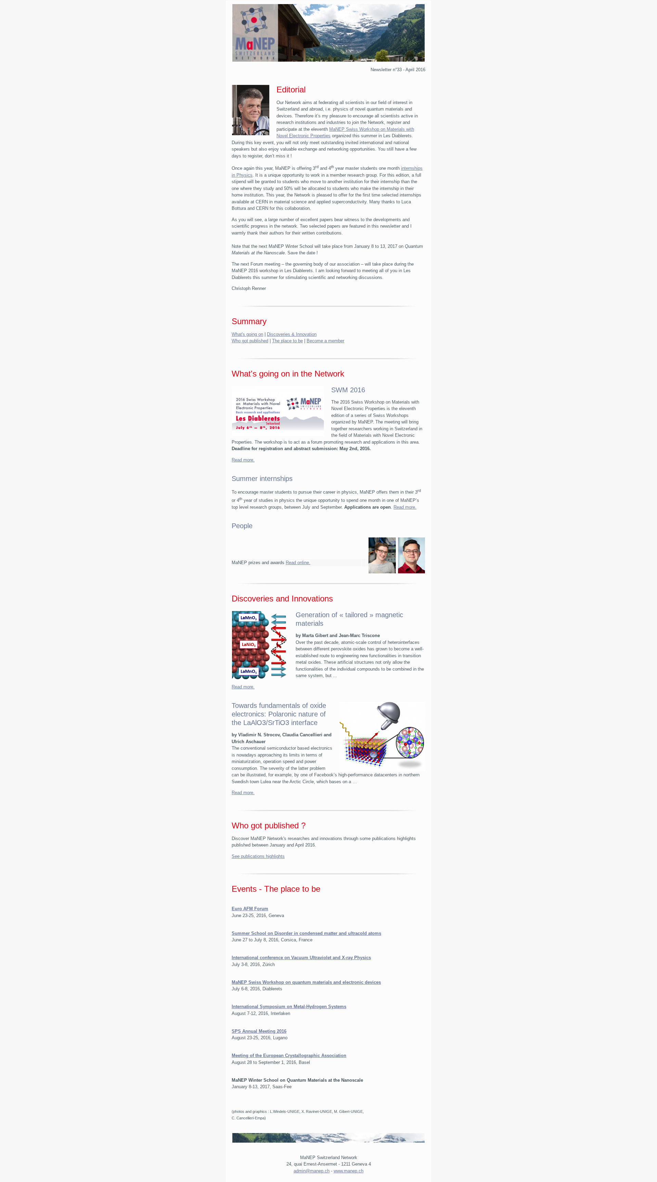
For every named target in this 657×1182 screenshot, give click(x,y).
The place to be (287, 340)
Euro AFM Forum (250, 908)
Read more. (243, 459)
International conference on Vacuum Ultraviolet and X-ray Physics (301, 957)
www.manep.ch (348, 1170)
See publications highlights (258, 856)
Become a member (325, 340)
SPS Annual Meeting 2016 (259, 1031)
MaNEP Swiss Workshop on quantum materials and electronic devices (306, 982)
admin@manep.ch (312, 1170)
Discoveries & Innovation (292, 334)
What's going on (247, 334)
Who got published (250, 340)
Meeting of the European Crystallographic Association (289, 1055)
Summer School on (253, 933)
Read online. (298, 562)
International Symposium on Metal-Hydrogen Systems (289, 1006)
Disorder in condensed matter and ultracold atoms (327, 933)
